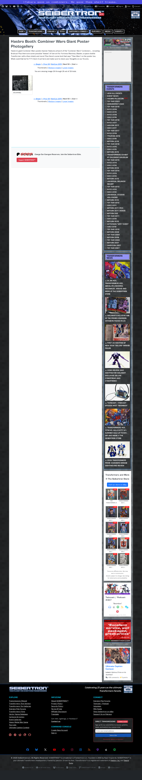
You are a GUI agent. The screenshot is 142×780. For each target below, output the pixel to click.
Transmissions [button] (35, 31)
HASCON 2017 (113, 125)
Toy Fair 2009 (113, 235)
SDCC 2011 (112, 205)
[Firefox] (20, 734)
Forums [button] (51, 31)
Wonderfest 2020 (115, 104)
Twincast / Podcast (101, 703)
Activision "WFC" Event (117, 224)
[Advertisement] (57, 121)
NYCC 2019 (112, 109)
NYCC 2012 (112, 189)
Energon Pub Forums (17, 709)
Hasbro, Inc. (115, 760)
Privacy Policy (56, 703)
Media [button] (107, 31)
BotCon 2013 (113, 179)
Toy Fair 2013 (113, 187)
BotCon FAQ (112, 213)
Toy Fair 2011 (113, 216)
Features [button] (96, 31)
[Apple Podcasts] (106, 750)
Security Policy (57, 706)
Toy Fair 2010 (113, 229)
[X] (45, 750)
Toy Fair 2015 (113, 160)
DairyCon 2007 (114, 245)
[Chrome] (10, 734)
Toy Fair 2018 (113, 120)
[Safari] (15, 734)
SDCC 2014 (112, 165)
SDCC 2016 (112, 139)
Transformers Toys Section (20, 703)
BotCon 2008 (113, 237)
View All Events (114, 93)
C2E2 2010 (111, 227)
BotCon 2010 (113, 221)
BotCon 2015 (56, 64)
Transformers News (114, 257)
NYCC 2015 (112, 147)
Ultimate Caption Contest (114, 667)
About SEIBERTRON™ (59, 701)
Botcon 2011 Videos (116, 211)
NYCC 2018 (112, 115)
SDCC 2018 (112, 117)
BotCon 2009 (113, 232)
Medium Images (54, 68)
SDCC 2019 (112, 112)
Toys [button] (62, 31)
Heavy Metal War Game (18, 722)
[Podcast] (98, 750)
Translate (55, 714)
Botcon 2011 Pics (115, 208)
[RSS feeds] (89, 750)
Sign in (54, 733)
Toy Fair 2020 (113, 101)
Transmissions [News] (18, 701)
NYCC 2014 (112, 163)
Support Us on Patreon (102, 714)
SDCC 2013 (112, 176)
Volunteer (97, 706)
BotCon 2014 (113, 168)
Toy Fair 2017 (113, 131)
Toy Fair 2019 (113, 107)
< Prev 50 (46, 64)
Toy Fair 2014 (113, 171)
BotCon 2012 (113, 200)
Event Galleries (15, 719)
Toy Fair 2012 (113, 203)
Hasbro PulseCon (117, 98)
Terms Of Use (56, 709)
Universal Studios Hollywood (116, 196)
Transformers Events (114, 87)
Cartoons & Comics (16, 717)
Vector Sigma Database (18, 714)
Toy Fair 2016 (113, 144)
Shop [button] (21, 31)
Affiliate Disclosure (59, 711)
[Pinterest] (63, 750)
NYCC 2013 (112, 173)
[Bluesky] (36, 750)
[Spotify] (114, 750)
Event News (112, 96)
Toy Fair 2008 (113, 240)
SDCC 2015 (112, 149)
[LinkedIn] (81, 750)
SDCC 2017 (112, 128)
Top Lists (12, 725)
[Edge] (25, 734)
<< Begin (37, 64)
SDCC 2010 (112, 219)
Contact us (55, 721)
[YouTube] (54, 750)
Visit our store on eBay (117, 485)
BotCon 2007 (113, 243)
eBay (126, 47)
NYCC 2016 (112, 133)
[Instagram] (72, 750)
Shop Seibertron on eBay (103, 711)
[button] (88, 6)
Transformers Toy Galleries (20, 706)
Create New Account (59, 730)
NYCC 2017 (112, 123)
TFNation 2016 (113, 136)
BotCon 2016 (113, 141)
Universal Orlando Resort (116, 182)
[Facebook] (28, 750)
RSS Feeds (97, 709)
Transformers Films (17, 711)
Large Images (68, 68)
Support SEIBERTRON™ (27, 160)
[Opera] (29, 734)
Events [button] (118, 31)
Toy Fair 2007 (113, 248)
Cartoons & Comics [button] (78, 31)
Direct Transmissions (111, 721)
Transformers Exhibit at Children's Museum (117, 156)
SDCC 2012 (112, 192)
